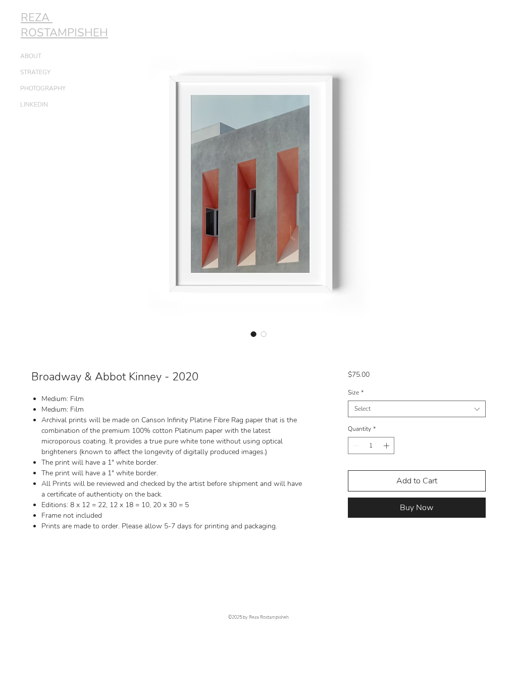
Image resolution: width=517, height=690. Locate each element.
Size (356, 393)
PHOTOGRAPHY (43, 88)
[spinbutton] (371, 445)
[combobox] (417, 409)
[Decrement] (354, 445)
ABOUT (30, 56)
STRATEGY (35, 72)
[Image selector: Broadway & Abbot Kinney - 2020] (253, 334)
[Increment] (387, 445)
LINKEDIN (34, 105)
